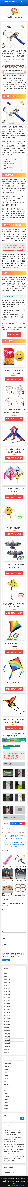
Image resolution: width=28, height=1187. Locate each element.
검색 (5, 1115)
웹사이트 (4, 945)
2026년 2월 (7, 991)
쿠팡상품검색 (14, 823)
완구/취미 (6, 1093)
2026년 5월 (7, 982)
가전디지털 (6, 1066)
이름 (3, 931)
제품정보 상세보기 (14, 334)
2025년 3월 (7, 1012)
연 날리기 (13, 832)
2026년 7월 (7, 976)
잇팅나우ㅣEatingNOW (14, 17)
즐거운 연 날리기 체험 (9, 163)
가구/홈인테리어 (7, 1063)
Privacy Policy (11, 4)
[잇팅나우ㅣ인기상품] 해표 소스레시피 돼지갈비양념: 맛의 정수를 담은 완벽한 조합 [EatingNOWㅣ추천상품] (14, 1132)
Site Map (18, 4)
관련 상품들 (6, 168)
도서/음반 (6, 1069)
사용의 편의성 (7, 161)
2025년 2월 (7, 1015)
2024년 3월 (7, 1049)
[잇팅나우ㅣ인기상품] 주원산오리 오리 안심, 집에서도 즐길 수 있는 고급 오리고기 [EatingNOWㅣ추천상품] (14, 1159)
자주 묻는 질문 (9, 167)
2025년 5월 (7, 1006)
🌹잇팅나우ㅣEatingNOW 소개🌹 (10, 1)
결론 (5, 165)
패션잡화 (6, 1109)
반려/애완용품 (7, 1078)
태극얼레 (22, 832)
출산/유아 (6, 1102)
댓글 (3, 909)
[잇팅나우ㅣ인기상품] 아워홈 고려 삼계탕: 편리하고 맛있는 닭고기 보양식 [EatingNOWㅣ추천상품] (13, 1139)
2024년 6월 (7, 1040)
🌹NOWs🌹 (22, 1)
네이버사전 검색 (15, 745)
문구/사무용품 (7, 828)
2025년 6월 (7, 1003)
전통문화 (18, 832)
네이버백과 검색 (6, 745)
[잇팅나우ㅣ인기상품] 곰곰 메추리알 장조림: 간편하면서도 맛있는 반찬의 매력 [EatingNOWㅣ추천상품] (14, 1151)
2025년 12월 (7, 997)
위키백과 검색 (6, 748)
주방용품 (6, 1099)
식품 (5, 1090)
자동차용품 (6, 1096)
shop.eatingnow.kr (19, 59)
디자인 (9, 832)
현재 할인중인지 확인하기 (14, 379)
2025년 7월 (7, 1000)
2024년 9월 (7, 1031)
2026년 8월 (7, 973)
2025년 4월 (7, 1009)
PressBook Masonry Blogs (17, 1185)
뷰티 (5, 1081)
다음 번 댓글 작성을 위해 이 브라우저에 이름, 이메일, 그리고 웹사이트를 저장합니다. (14, 955)
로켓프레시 (6, 1072)
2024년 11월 (7, 1024)
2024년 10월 (7, 1028)
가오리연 (6, 832)
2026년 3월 (7, 988)
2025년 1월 (7, 1018)
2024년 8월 (7, 1034)
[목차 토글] (18, 159)
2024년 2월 (7, 1052)
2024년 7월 (7, 1037)
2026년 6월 (7, 979)
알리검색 (22, 823)
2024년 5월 (7, 1043)
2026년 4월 (7, 985)
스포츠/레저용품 (7, 1087)
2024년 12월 (7, 1021)
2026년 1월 (7, 994)
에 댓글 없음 (6, 61)
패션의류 (6, 1106)
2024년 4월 (7, 1046)
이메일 (4, 938)
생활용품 (6, 1084)
